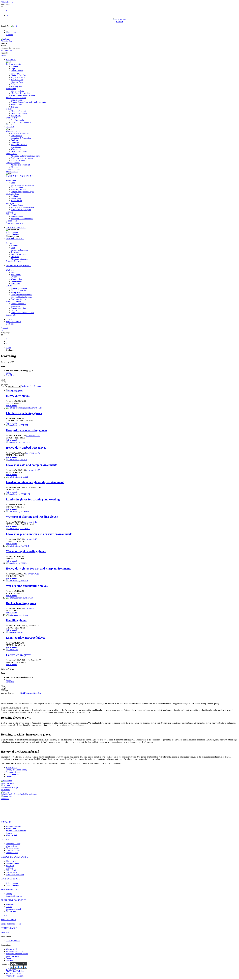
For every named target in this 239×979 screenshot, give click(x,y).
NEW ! (9, 319)
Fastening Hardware (14, 261)
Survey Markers (12, 234)
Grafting (9, 212)
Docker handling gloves (21, 603)
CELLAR (10, 127)
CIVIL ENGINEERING (16, 227)
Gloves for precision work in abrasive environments (39, 534)
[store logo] (14, 26)
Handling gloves (16, 620)
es (7, 15)
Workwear (10, 270)
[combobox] (12, 48)
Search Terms (11, 767)
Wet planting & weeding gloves (26, 551)
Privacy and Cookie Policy (16, 770)
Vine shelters (11, 89)
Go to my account (13, 941)
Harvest (9, 109)
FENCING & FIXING (15, 239)
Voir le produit (11, 406)
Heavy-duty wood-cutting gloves (26, 430)
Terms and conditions (14, 951)
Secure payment (12, 956)
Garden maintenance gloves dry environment (35, 482)
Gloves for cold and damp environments (31, 464)
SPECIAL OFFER (13, 322)
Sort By (4, 386)
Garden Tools (11, 221)
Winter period (11, 118)
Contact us (10, 958)
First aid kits (11, 315)
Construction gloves (18, 654)
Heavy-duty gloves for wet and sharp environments (38, 568)
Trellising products (13, 64)
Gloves (9, 286)
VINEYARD (11, 59)
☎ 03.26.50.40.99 (13, 973)
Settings (4, 330)
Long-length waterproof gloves (25, 637)
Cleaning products (13, 163)
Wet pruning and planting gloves (27, 585)
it (6, 13)
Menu (3, 55)
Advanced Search (8, 50)
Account (4, 328)
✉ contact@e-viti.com (14, 976)
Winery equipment (13, 131)
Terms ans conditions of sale (17, 954)
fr (6, 11)
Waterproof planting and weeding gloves (32, 516)
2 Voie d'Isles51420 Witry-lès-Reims (15, 970)
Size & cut (10, 203)
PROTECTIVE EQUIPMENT (18, 266)
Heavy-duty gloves (18, 395)
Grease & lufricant (13, 169)
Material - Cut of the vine (16, 98)
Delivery (9, 960)
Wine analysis (11, 154)
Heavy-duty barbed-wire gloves (26, 447)
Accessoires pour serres (15, 223)
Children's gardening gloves (24, 413)
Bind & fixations (12, 194)
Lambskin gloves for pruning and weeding (33, 499)
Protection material (13, 301)
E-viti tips (10, 324)
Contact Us (10, 776)
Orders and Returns (13, 774)
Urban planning (12, 232)
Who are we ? (11, 949)
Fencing (9, 243)
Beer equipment (12, 171)
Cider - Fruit (11, 214)
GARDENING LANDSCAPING (19, 176)
